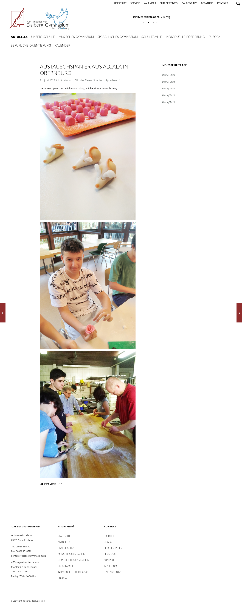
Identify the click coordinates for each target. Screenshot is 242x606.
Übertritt (120, 3)
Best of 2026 (168, 74)
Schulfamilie (66, 566)
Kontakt (222, 3)
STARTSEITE (64, 536)
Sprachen (111, 80)
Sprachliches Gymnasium (73, 560)
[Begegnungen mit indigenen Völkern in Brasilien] (239, 312)
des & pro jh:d (38, 600)
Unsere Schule (67, 548)
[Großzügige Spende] (2, 312)
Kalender (150, 3)
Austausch (67, 80)
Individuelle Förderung (73, 572)
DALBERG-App (189, 3)
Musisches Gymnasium (71, 554)
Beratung (207, 3)
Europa (62, 578)
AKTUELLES (64, 542)
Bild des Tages (169, 3)
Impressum (110, 566)
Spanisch (98, 80)
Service (135, 3)
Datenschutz (112, 572)
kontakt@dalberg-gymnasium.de (28, 555)
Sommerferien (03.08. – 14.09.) (151, 17)
